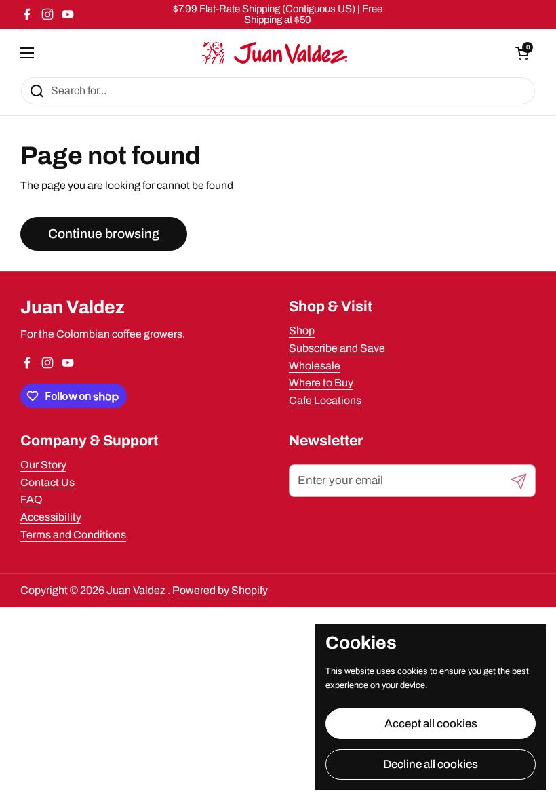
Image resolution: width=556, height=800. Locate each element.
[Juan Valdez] (274, 53)
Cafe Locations (325, 400)
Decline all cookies (430, 764)
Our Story (43, 465)
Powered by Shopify (220, 590)
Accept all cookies (430, 723)
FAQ (31, 499)
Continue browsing (103, 233)
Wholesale (314, 366)
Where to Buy (321, 382)
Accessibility (50, 517)
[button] (522, 52)
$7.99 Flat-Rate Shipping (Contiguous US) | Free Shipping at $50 (277, 14)
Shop (302, 330)
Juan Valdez (136, 590)
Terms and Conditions (73, 534)
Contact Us (47, 482)
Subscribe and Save (337, 348)
